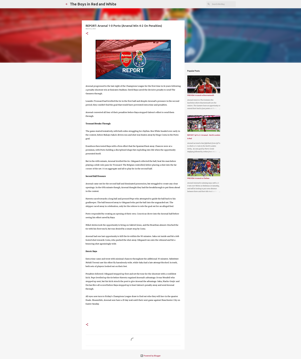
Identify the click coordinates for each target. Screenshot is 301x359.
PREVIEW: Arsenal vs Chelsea (198, 178)
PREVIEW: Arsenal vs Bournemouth (200, 95)
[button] (87, 33)
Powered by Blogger (152, 356)
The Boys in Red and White (93, 4)
